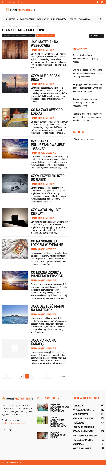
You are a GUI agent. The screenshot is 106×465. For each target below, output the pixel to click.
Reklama (12, 2)
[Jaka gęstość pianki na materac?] (15, 314)
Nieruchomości (59, 19)
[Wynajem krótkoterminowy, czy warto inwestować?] (42, 407)
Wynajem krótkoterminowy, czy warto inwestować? (59, 407)
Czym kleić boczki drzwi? (45, 78)
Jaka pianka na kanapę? (43, 342)
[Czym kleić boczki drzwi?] (15, 83)
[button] (100, 19)
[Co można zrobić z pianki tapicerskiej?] (15, 280)
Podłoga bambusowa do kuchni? (58, 434)
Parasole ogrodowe (83, 418)
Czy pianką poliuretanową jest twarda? (47, 144)
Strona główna (7, 26)
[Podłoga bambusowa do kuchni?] (42, 435)
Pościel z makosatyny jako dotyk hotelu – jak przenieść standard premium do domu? (87, 117)
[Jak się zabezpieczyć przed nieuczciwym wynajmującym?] (42, 420)
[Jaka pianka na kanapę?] (15, 348)
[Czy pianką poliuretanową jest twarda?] (15, 149)
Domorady (84, 19)
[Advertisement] (71, 10)
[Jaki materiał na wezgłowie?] (15, 49)
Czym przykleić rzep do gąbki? (47, 178)
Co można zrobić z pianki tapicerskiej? (47, 274)
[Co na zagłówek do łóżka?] (15, 117)
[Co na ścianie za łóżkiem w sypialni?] (15, 249)
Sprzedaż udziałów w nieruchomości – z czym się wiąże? (85, 58)
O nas (4, 2)
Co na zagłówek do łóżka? (47, 112)
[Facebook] (97, 2)
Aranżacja (12, 19)
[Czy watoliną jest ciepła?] (15, 217)
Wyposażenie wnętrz (83, 410)
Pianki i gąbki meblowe (45, 36)
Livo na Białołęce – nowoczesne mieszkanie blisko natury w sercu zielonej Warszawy (88, 73)
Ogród (73, 19)
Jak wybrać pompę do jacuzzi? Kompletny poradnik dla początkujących (86, 102)
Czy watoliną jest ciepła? (46, 212)
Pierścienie (78, 422)
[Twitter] (102, 2)
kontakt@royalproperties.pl (14, 423)
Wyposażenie (27, 19)
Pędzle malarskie (82, 448)
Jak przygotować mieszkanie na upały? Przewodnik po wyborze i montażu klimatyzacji (87, 87)
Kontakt (20, 2)
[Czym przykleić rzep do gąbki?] (15, 183)
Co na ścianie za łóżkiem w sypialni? (47, 243)
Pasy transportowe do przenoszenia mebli (18, 36)
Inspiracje (43, 19)
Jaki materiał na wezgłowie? (44, 44)
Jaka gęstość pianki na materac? (47, 308)
